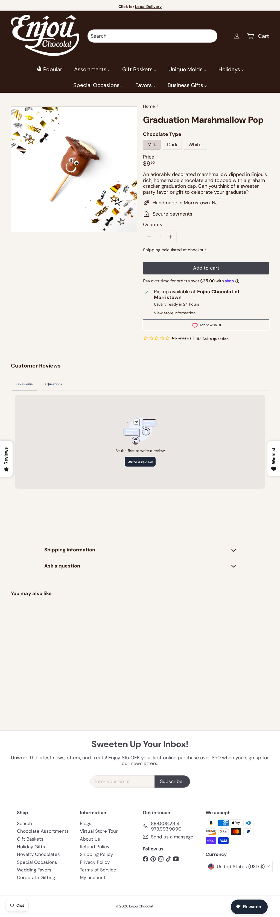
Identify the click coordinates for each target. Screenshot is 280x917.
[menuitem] (49, 69)
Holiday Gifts (31, 847)
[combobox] (152, 36)
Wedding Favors (34, 870)
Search (24, 823)
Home (149, 106)
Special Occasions (37, 862)
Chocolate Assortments (43, 831)
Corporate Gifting (36, 877)
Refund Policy (94, 847)
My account (93, 877)
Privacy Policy (95, 862)
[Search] (210, 36)
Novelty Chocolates (38, 854)
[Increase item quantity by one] (170, 237)
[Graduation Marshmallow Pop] (30, 643)
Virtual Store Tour (99, 831)
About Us (90, 839)
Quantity (153, 225)
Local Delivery (148, 6)
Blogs (85, 823)
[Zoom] (74, 169)
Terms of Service (98, 870)
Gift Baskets (30, 839)
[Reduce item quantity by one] (149, 237)
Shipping (152, 250)
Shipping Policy (96, 854)
